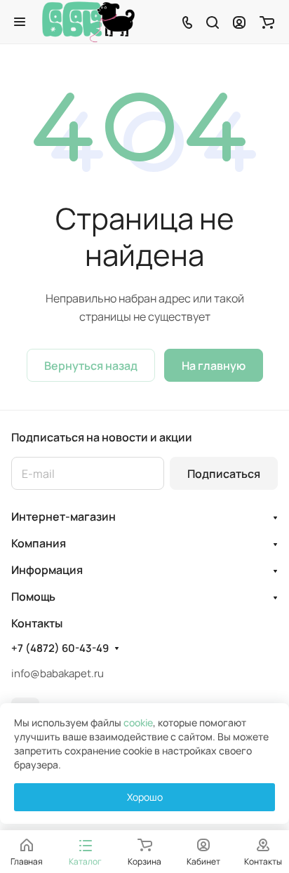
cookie (138, 722)
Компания (38, 543)
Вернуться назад (90, 365)
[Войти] (239, 22)
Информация (47, 570)
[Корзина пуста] (267, 22)
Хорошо (145, 797)
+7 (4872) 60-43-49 (60, 648)
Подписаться (223, 473)
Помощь (33, 596)
